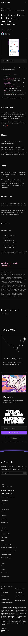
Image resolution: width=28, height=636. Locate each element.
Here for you (4, 519)
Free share (3, 504)
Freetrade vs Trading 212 (7, 544)
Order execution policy (6, 602)
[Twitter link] (6, 631)
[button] (26, 2)
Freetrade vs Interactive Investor (9, 551)
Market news (4, 537)
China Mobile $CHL (8, 86)
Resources (3, 8)
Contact (3, 512)
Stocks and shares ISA (6, 486)
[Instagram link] (8, 631)
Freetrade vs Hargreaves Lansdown (9, 547)
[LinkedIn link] (2, 631)
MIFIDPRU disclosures (20, 600)
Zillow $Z (6, 90)
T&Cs (2, 589)
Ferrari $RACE (7, 82)
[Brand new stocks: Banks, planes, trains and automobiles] (14, 354)
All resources (4, 530)
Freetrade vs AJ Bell (6, 554)
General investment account (8, 497)
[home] (5, 2)
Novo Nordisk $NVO (9, 79)
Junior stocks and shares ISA (8, 490)
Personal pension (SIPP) (6, 493)
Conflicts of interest (19, 589)
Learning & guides (5, 533)
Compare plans (4, 500)
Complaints (4, 515)
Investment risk (4, 522)
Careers (3, 569)
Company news (5, 572)
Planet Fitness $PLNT (9, 93)
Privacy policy (14, 438)
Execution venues (19, 592)
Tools (2, 540)
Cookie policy (4, 595)
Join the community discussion (9, 264)
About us (3, 566)
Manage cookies (5, 599)
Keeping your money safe (20, 596)
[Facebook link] (4, 631)
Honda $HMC (7, 75)
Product (8, 8)
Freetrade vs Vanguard (6, 557)
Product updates (5, 576)
